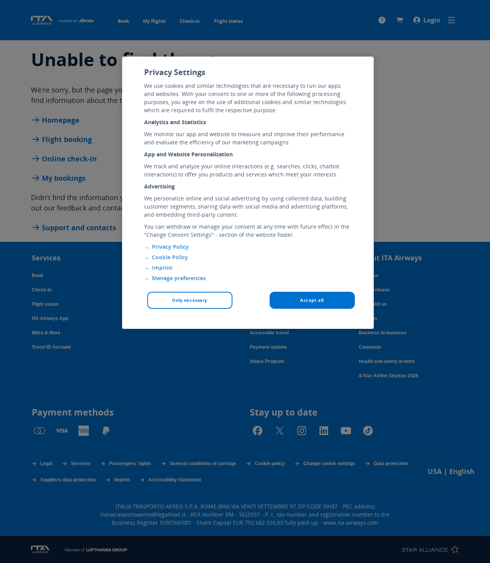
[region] (248, 192)
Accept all (312, 300)
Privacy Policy (170, 246)
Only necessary (189, 300)
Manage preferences (179, 278)
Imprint (162, 267)
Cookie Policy (170, 257)
